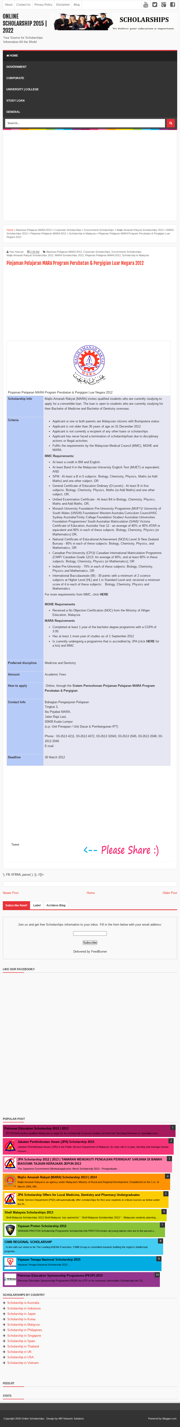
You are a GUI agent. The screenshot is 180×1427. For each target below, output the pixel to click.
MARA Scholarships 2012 (69, 255)
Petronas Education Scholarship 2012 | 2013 (36, 1128)
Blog (77, 4)
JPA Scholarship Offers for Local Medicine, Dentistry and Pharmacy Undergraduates (79, 1195)
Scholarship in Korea (21, 1319)
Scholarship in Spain (21, 1341)
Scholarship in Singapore (24, 1335)
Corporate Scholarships (96, 251)
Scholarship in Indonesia (24, 1308)
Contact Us (23, 4)
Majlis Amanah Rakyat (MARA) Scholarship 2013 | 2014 (57, 1177)
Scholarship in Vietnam (23, 1363)
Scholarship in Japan (21, 1314)
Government (16, 67)
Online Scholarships (33, 1418)
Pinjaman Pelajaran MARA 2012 (103, 255)
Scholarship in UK (19, 1352)
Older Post (170, 893)
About (8, 4)
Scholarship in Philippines (24, 1330)
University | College (22, 89)
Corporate (15, 78)
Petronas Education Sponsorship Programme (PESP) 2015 (60, 1275)
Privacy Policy (43, 4)
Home (13, 55)
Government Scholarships (126, 251)
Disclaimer (63, 4)
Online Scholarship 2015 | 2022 (25, 23)
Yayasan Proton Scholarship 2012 (42, 1226)
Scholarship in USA (20, 1357)
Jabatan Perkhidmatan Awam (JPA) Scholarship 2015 (56, 1142)
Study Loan (15, 100)
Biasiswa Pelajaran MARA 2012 (64, 251)
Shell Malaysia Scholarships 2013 (28, 1212)
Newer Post (11, 893)
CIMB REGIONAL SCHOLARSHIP (28, 1242)
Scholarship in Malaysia (135, 255)
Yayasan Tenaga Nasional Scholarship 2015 (49, 1259)
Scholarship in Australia (23, 1303)
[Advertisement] (91, 135)
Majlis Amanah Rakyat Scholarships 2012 (30, 255)
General (13, 112)
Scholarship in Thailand (23, 1346)
